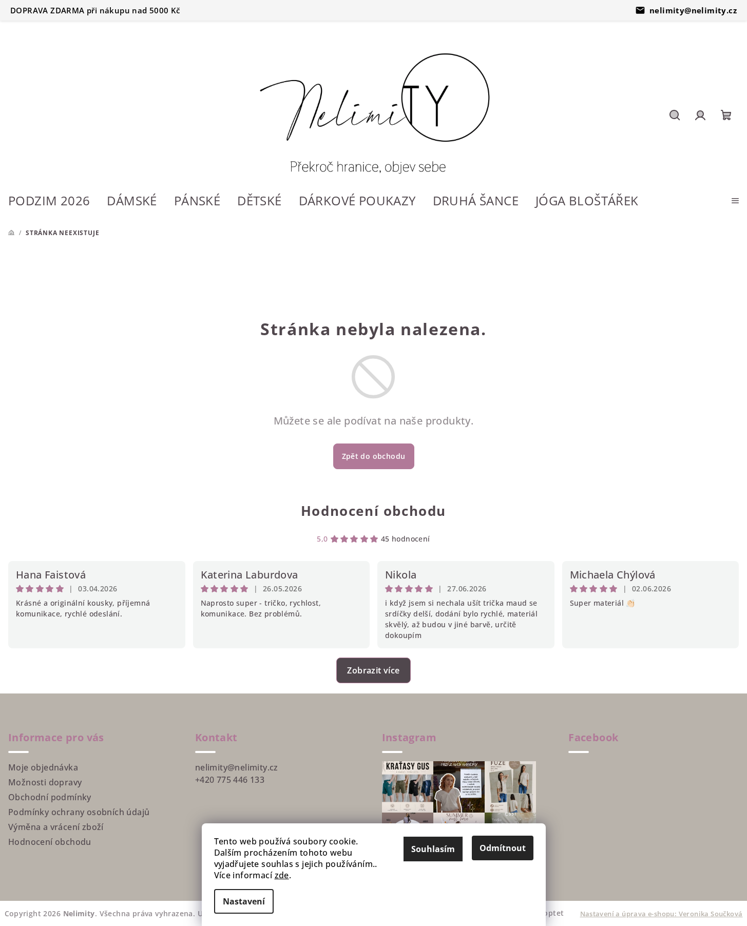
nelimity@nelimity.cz (693, 10)
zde (282, 875)
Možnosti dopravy (45, 782)
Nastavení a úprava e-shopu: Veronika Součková (661, 913)
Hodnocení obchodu (373, 510)
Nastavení (244, 901)
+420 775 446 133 (229, 779)
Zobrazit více (373, 670)
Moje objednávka (43, 767)
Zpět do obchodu (374, 456)
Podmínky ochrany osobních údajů (78, 812)
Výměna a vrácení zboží (56, 827)
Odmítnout (503, 848)
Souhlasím (433, 849)
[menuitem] (49, 202)
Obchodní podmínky (49, 797)
